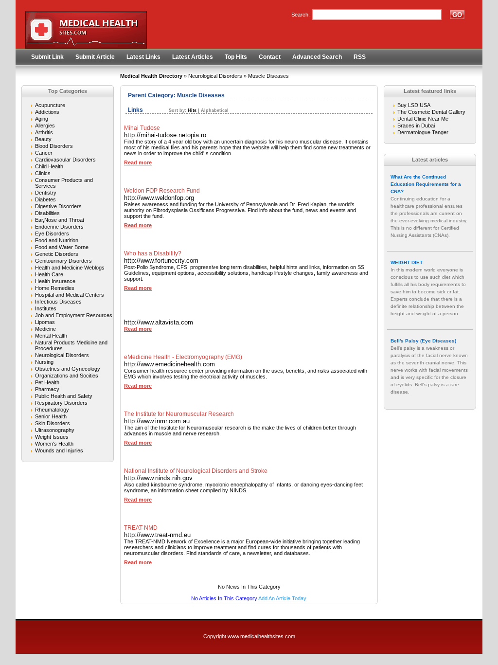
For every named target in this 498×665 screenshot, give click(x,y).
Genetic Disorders (56, 254)
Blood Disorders (54, 146)
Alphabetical (215, 110)
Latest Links (143, 57)
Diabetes (45, 199)
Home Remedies (54, 288)
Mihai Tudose (142, 128)
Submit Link (47, 57)
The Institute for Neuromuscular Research (179, 414)
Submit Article (95, 57)
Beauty (43, 139)
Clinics (43, 173)
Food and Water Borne (62, 247)
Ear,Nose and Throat (59, 220)
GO (457, 14)
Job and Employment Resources (73, 315)
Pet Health (47, 382)
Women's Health (54, 444)
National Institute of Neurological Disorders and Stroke (195, 470)
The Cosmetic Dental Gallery (431, 112)
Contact (270, 57)
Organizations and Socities (66, 375)
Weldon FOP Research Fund (162, 190)
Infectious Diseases (58, 302)
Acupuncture (50, 105)
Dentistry (45, 193)
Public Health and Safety (63, 396)
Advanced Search (317, 57)
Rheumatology (52, 410)
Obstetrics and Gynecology (67, 369)
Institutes (45, 308)
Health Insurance (55, 281)
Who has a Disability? (152, 253)
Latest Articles (192, 57)
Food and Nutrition (56, 240)
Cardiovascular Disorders (65, 159)
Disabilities (47, 213)
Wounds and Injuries (59, 450)
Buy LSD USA (413, 105)
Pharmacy (47, 389)
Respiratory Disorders (61, 403)
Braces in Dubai (416, 125)
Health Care (49, 274)
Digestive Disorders (58, 206)
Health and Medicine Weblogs (70, 267)
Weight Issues (52, 437)
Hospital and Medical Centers (69, 295)
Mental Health (51, 336)
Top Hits (236, 57)
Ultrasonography (54, 430)
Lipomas (45, 322)
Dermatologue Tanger (422, 132)
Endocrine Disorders (59, 227)
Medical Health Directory (151, 76)
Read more (138, 162)
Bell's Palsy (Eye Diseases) (423, 340)
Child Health (49, 166)
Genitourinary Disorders (63, 261)
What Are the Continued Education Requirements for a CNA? (426, 184)
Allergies (45, 125)
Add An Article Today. (282, 598)
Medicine (45, 329)
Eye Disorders (52, 233)
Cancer (44, 153)
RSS (360, 57)
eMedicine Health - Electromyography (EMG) (183, 357)
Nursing (44, 362)
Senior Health (51, 416)
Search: (300, 15)
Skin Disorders (52, 423)
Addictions (47, 112)
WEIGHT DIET (407, 262)
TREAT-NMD (141, 527)
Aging (41, 119)
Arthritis (44, 132)
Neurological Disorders (215, 76)
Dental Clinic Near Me (422, 119)
